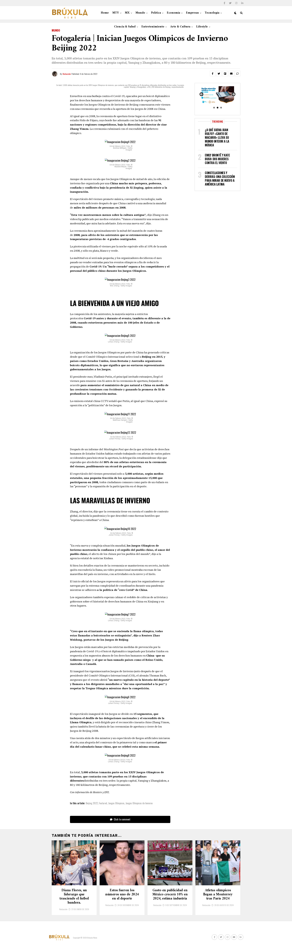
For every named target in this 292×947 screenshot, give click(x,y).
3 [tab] (221, 107)
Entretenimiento (152, 26)
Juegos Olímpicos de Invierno (139, 803)
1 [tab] (214, 107)
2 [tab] (217, 107)
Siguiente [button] (233, 94)
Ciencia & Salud (125, 26)
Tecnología (212, 13)
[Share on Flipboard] (225, 73)
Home (105, 13)
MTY (115, 13)
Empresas (192, 13)
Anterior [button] (201, 94)
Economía (173, 13)
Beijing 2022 (92, 803)
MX (127, 13)
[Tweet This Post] (219, 73)
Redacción (67, 73)
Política (156, 13)
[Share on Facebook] (212, 73)
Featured (103, 803)
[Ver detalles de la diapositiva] (217, 95)
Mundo (140, 13)
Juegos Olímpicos (116, 803)
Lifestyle (202, 26)
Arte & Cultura (180, 26)
